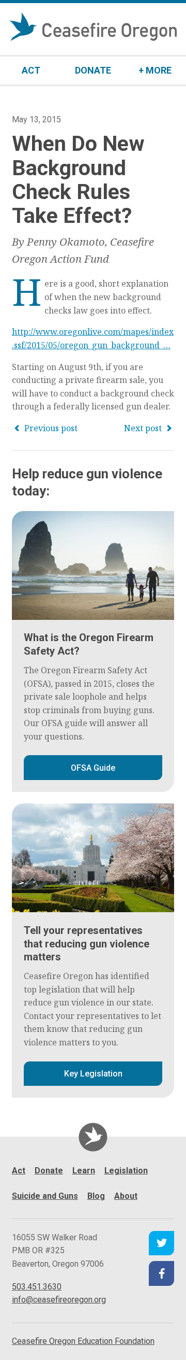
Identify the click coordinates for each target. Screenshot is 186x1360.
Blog (96, 1196)
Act (31, 70)
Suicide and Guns (45, 1196)
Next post (144, 428)
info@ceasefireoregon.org (59, 1300)
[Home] (93, 1136)
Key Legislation (93, 1074)
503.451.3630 (36, 1287)
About (125, 1196)
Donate (93, 70)
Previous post (50, 428)
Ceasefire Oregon (83, 1341)
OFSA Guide (93, 768)
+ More (155, 70)
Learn (83, 1170)
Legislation (126, 1170)
